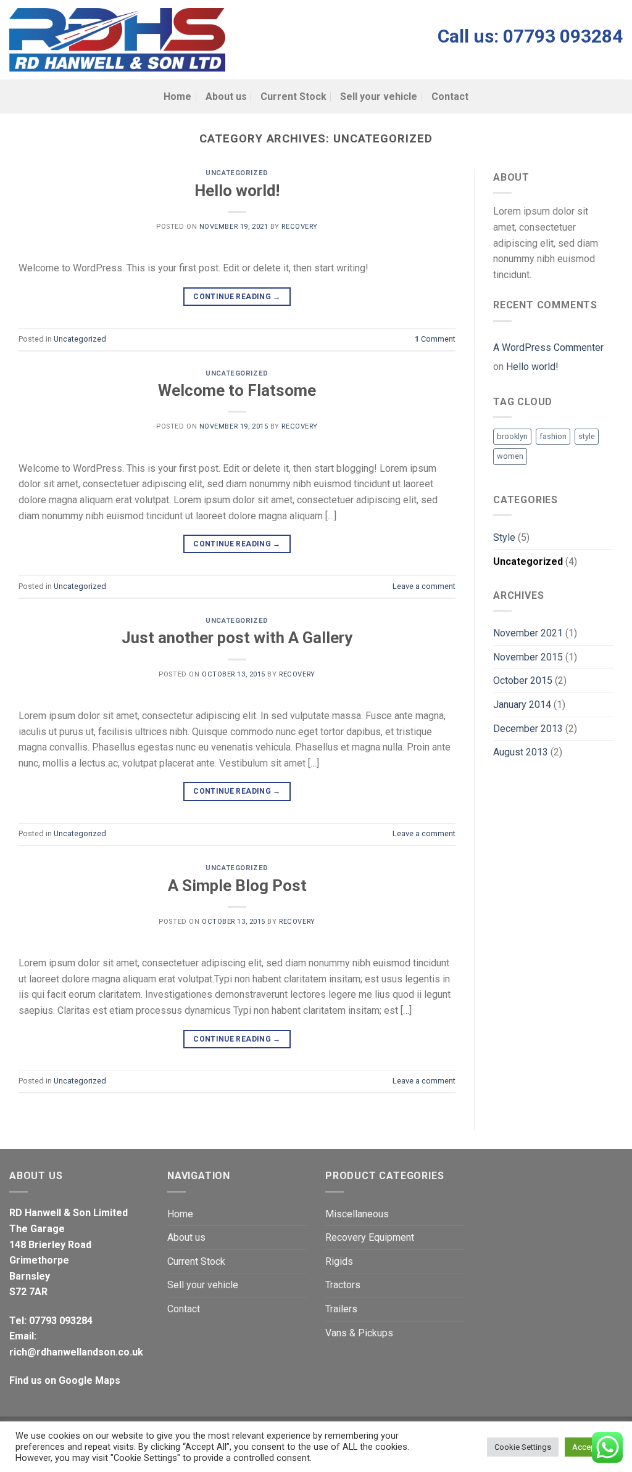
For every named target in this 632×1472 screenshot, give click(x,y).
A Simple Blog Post (237, 885)
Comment (435, 338)
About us (226, 96)
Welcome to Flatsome (237, 390)
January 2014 (522, 704)
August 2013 (520, 752)
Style (504, 537)
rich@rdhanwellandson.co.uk (76, 1352)
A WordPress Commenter (548, 347)
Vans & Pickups (359, 1333)
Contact (449, 96)
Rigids (339, 1261)
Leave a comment (424, 586)
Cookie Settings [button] (522, 1447)
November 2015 (528, 657)
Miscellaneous (357, 1214)
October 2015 (522, 680)
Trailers (341, 1309)
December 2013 (528, 728)
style (586, 436)
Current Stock (293, 96)
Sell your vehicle (378, 96)
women (510, 456)
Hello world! (237, 190)
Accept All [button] (590, 1447)
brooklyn (512, 436)
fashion (553, 436)
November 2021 (528, 633)
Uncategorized (237, 173)
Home (177, 96)
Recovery (299, 227)
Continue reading (237, 296)
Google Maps (89, 1380)
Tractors (342, 1285)
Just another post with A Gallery (237, 637)
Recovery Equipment (369, 1237)
